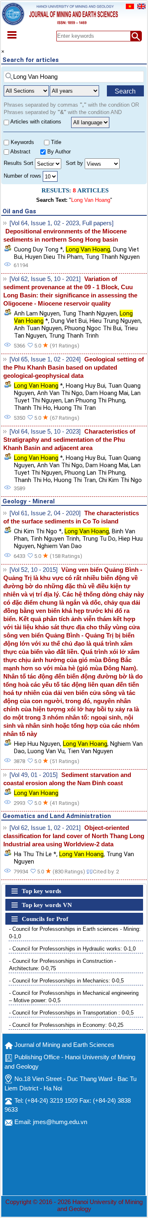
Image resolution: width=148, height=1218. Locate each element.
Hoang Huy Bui (85, 385)
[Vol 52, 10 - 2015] (33, 570)
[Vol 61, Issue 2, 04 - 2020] (45, 513)
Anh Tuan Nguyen (38, 328)
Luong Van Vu (46, 751)
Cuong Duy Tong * (38, 249)
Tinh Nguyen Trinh (54, 538)
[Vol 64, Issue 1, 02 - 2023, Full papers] (61, 223)
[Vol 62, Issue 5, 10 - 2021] (45, 279)
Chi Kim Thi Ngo (120, 480)
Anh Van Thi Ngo (60, 393)
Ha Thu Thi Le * (35, 854)
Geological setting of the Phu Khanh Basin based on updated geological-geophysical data (73, 367)
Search (125, 91)
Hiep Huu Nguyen (37, 743)
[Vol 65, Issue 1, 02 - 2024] (45, 359)
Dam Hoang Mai (107, 393)
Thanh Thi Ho (32, 407)
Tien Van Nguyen (90, 751)
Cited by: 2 (106, 871)
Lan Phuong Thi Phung (95, 400)
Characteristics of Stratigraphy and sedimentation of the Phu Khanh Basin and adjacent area (69, 439)
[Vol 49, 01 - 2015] (33, 775)
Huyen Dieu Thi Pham (54, 257)
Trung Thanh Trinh (74, 335)
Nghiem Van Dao (59, 546)
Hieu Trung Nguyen (115, 320)
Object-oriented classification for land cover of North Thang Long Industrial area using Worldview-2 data (73, 836)
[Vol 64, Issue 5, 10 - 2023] (45, 431)
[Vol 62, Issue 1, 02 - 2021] (45, 828)
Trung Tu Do (99, 538)
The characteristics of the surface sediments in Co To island (71, 517)
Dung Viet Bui (69, 320)
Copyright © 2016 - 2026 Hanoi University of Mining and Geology (74, 1206)
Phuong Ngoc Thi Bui (93, 328)
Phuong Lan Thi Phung (95, 472)
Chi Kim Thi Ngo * (38, 531)
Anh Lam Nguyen (37, 313)
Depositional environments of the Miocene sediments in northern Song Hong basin (65, 235)
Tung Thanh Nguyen (113, 257)
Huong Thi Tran (75, 407)
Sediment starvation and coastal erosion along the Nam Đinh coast (67, 779)
